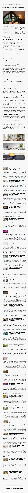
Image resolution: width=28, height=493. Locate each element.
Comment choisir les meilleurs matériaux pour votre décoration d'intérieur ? (17, 256)
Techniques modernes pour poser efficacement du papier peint (15, 268)
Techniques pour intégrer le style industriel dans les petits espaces (15, 292)
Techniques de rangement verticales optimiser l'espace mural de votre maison (17, 421)
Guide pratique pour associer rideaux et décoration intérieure (16, 434)
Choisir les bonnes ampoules (6, 29)
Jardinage (7, 488)
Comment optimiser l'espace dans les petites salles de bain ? (16, 243)
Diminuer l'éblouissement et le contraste (8, 32)
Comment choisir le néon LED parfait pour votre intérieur (17, 384)
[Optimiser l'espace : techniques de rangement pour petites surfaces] (14, 137)
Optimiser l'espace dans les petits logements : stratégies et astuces (15, 472)
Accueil (3, 4)
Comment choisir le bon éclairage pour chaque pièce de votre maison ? (16, 219)
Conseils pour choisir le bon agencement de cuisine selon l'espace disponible (17, 459)
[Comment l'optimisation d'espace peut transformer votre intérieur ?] (14, 146)
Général (21, 488)
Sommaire (5, 25)
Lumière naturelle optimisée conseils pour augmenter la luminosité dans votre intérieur (17, 408)
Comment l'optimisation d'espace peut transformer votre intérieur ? (13, 151)
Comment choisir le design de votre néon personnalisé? (17, 231)
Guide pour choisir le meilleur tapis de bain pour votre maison (16, 446)
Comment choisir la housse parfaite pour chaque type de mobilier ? (13, 161)
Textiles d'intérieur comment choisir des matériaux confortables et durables (17, 371)
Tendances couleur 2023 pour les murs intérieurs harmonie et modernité (16, 358)
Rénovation (11, 488)
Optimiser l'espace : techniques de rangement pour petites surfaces (14, 141)
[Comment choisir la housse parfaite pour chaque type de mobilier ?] (14, 156)
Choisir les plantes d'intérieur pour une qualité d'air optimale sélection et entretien (16, 345)
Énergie (18, 488)
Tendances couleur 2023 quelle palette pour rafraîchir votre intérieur (16, 396)
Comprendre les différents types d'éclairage (8, 26)
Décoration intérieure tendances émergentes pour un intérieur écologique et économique (17, 305)
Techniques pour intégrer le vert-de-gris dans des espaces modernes (17, 333)
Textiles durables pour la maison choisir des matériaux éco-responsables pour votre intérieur (17, 319)
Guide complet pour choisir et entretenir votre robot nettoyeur (17, 280)
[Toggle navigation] (3, 1)
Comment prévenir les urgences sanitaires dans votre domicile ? (15, 207)
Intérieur (6, 4)
